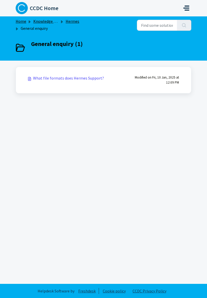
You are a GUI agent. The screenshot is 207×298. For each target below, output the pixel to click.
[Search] (184, 25)
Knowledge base (47, 21)
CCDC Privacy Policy (149, 290)
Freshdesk (87, 290)
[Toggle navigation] (186, 8)
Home (21, 21)
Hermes (72, 21)
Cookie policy (114, 290)
